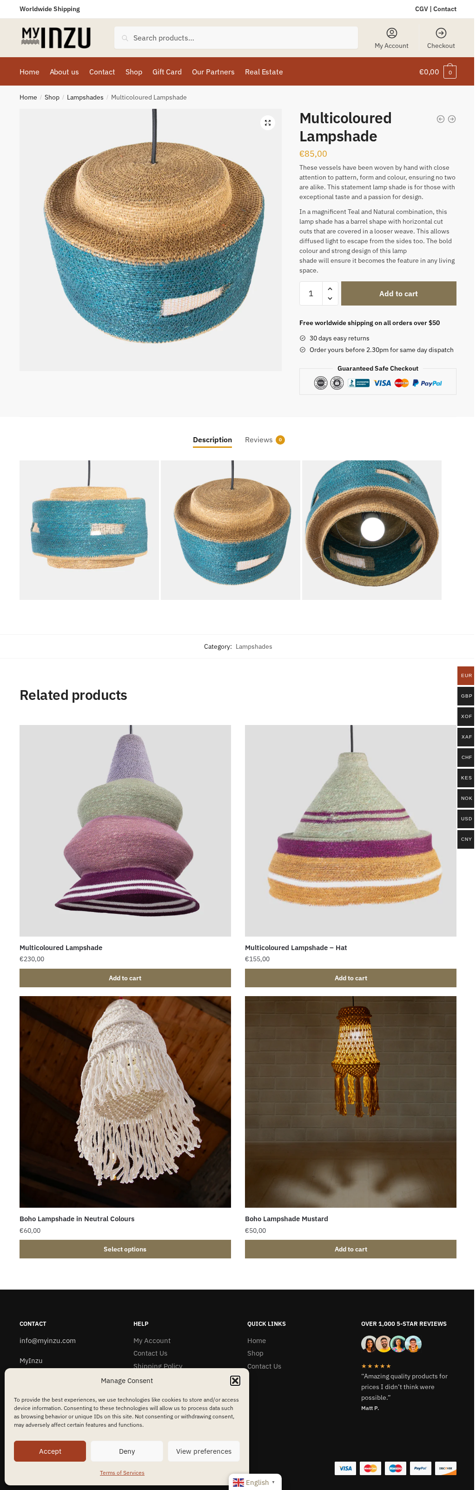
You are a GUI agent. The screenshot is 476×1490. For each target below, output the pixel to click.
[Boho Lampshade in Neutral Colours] (125, 1102)
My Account (392, 45)
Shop (52, 97)
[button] (235, 1380)
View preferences (203, 1451)
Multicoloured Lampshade (61, 947)
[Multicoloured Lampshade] (125, 831)
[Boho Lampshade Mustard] (350, 1102)
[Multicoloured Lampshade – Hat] (350, 831)
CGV (421, 9)
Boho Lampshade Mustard (286, 1218)
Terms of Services (122, 1472)
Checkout (441, 45)
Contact (444, 9)
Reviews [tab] (259, 439)
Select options (125, 1249)
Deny (127, 1451)
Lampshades (85, 97)
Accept (50, 1451)
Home (28, 97)
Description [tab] (212, 439)
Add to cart (398, 293)
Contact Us (150, 1353)
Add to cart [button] (125, 978)
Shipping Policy (157, 1366)
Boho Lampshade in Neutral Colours (77, 1218)
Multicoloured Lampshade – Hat (296, 947)
